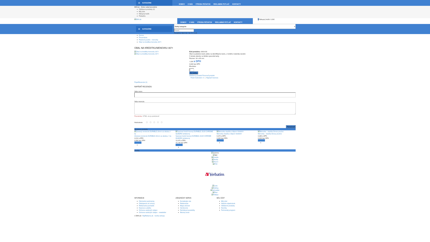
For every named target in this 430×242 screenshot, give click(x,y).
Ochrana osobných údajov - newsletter (152, 212)
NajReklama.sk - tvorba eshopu (154, 216)
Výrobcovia (184, 208)
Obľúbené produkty (228, 205)
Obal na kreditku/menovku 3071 (150, 42)
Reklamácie (184, 203)
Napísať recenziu (212, 78)
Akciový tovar (184, 212)
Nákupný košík (144, 14)
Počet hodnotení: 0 (197, 78)
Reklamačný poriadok (146, 205)
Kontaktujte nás (185, 201)
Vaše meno (138, 91)
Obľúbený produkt (195, 75)
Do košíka (137, 143)
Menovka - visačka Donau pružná (270, 134)
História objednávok (228, 203)
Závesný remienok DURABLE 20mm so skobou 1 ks (152, 136)
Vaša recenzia (139, 101)
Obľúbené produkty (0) (147, 9)
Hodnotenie (138, 122)
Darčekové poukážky (187, 210)
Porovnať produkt (208, 75)
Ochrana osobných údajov (148, 210)
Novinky (224, 208)
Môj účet (142, 11)
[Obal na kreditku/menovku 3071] (146, 51)
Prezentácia (143, 37)
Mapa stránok (185, 205)
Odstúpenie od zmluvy (147, 203)
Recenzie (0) (142, 82)
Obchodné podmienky (146, 201)
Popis (136, 82)
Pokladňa (142, 16)
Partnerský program (228, 210)
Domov (141, 35)
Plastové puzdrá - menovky (148, 40)
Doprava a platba (145, 208)
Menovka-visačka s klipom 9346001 (229, 134)
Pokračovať (291, 126)
